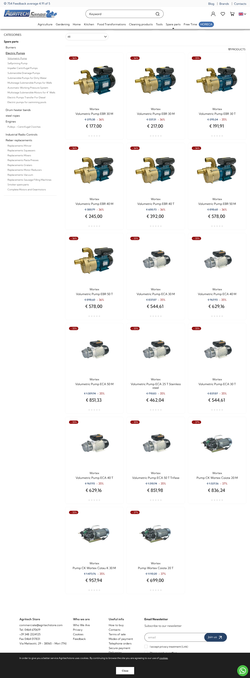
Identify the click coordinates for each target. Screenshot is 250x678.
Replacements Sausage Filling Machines (29, 179)
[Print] (114, 78)
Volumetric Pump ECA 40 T (94, 478)
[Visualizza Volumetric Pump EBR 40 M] (114, 159)
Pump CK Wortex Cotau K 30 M (94, 568)
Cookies (78, 634)
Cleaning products (141, 24)
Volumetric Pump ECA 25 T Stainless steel (156, 386)
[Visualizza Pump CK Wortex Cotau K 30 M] (114, 523)
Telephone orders (120, 643)
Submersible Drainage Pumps (24, 73)
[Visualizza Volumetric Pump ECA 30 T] (236, 339)
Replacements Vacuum (20, 174)
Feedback (79, 639)
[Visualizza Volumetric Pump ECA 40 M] (236, 249)
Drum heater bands (18, 110)
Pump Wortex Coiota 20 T (155, 568)
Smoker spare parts (18, 184)
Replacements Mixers (19, 155)
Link (184, 646)
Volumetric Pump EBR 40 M (94, 204)
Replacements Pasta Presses (23, 160)
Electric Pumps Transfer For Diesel (26, 97)
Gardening (63, 24)
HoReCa (206, 24)
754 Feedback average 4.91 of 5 (28, 3)
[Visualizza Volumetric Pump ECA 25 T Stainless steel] (175, 339)
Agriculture (45, 24)
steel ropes (13, 115)
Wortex (94, 109)
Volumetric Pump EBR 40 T (155, 204)
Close (125, 670)
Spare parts (173, 24)
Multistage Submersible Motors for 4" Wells (31, 92)
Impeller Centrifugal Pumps (23, 68)
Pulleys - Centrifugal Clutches (24, 126)
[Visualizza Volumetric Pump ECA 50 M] (114, 339)
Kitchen (89, 24)
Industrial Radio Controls (21, 134)
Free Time (190, 24)
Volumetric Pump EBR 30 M (94, 114)
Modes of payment (121, 639)
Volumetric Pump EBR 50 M (217, 204)
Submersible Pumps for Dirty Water (27, 77)
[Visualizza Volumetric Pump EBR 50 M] (236, 159)
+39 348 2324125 (29, 634)
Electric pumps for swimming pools (27, 102)
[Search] (158, 14)
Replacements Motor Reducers (25, 169)
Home (77, 24)
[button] (87, 36)
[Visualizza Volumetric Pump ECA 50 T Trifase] (175, 433)
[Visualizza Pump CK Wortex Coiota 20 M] (236, 433)
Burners (11, 47)
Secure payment (119, 648)
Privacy (78, 629)
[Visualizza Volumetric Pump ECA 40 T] (114, 433)
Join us (213, 637)
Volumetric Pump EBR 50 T (94, 294)
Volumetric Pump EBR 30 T (217, 114)
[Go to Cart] (232, 14)
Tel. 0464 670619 (29, 629)
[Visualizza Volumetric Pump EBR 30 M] (114, 69)
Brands (224, 3)
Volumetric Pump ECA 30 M (156, 294)
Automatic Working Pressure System (28, 87)
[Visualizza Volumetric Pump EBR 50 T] (114, 249)
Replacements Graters (20, 165)
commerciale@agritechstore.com (41, 625)
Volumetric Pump (17, 58)
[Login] (213, 14)
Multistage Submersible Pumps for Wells (30, 82)
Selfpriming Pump (17, 63)
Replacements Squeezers (21, 150)
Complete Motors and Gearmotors (27, 189)
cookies (163, 658)
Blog (211, 3)
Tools (159, 24)
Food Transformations (111, 24)
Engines (11, 121)
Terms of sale (117, 634)
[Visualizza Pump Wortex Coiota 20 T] (175, 523)
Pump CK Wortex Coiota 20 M (217, 478)
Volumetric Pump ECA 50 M (94, 384)
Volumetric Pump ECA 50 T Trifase (155, 478)
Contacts (240, 3)
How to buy (116, 625)
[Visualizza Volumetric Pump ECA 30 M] (175, 249)
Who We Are (81, 625)
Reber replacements (19, 140)
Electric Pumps (15, 53)
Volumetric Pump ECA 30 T (217, 384)
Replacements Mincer (19, 145)
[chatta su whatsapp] (242, 670)
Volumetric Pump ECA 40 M (217, 294)
